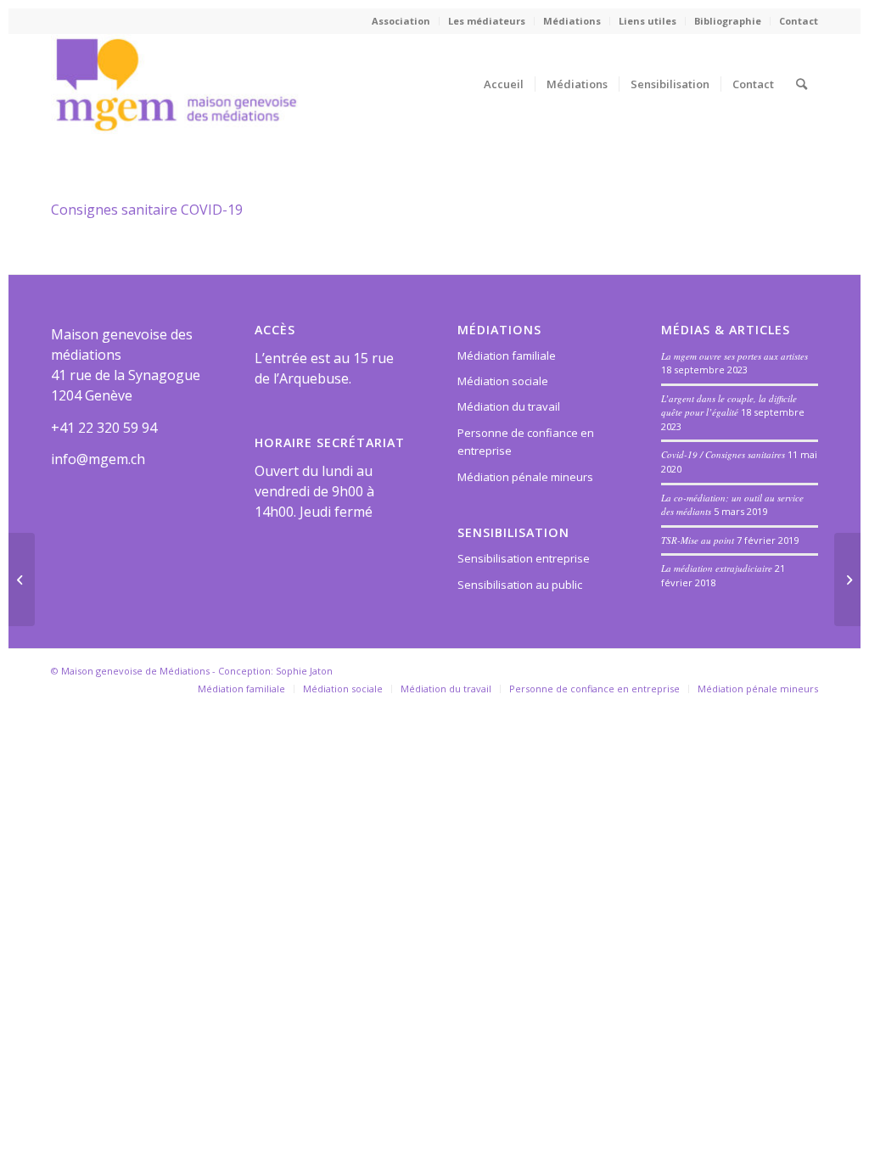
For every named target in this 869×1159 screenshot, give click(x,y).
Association (401, 20)
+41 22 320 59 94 (104, 427)
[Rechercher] (801, 84)
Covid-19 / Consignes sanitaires (723, 454)
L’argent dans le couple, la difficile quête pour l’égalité (729, 405)
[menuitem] (401, 21)
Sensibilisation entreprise (523, 558)
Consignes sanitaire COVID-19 (147, 209)
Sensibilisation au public (519, 584)
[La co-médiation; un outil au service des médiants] (21, 579)
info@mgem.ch (98, 459)
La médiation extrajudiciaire (716, 568)
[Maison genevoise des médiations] (176, 84)
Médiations (572, 20)
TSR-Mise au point (697, 540)
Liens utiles (647, 20)
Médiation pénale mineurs (525, 476)
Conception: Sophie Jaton (275, 670)
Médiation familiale (506, 355)
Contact (798, 20)
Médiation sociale (502, 381)
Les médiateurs (486, 20)
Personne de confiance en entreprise (525, 441)
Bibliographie (727, 20)
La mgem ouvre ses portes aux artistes (734, 356)
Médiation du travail (508, 406)
